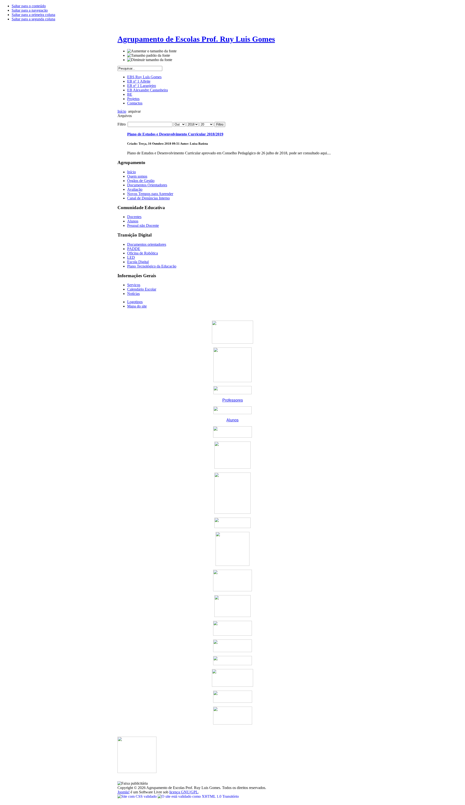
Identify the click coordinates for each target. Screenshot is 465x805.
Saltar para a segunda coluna (33, 19)
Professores (232, 400)
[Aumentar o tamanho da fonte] (152, 51)
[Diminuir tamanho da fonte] (149, 60)
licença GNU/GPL (183, 792)
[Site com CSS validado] (137, 796)
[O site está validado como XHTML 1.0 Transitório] (198, 796)
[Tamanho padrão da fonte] (148, 55)
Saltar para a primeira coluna (33, 15)
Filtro (219, 124)
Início (121, 111)
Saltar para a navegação (30, 10)
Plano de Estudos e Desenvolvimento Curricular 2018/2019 (175, 134)
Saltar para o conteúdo (29, 6)
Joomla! (123, 792)
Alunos (232, 420)
